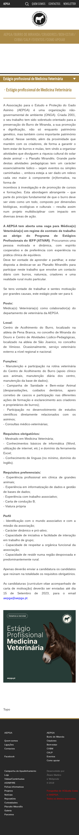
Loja (6, 775)
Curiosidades (11, 802)
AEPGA (6, 3)
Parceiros (9, 814)
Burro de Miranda (27, 35)
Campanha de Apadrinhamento (20, 771)
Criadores (49, 35)
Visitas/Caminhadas (14, 779)
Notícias (8, 794)
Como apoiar (56, 40)
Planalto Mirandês (13, 806)
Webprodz (54, 779)
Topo (6, 709)
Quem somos (38, 3)
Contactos (54, 3)
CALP (27, 40)
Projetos (8, 791)
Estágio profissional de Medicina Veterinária (33, 79)
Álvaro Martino (54, 775)
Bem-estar (66, 35)
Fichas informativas (14, 787)
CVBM (18, 40)
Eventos (38, 40)
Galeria (8, 810)
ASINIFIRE (9, 783)
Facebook (9, 756)
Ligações (9, 744)
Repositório (10, 798)
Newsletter (69, 3)
